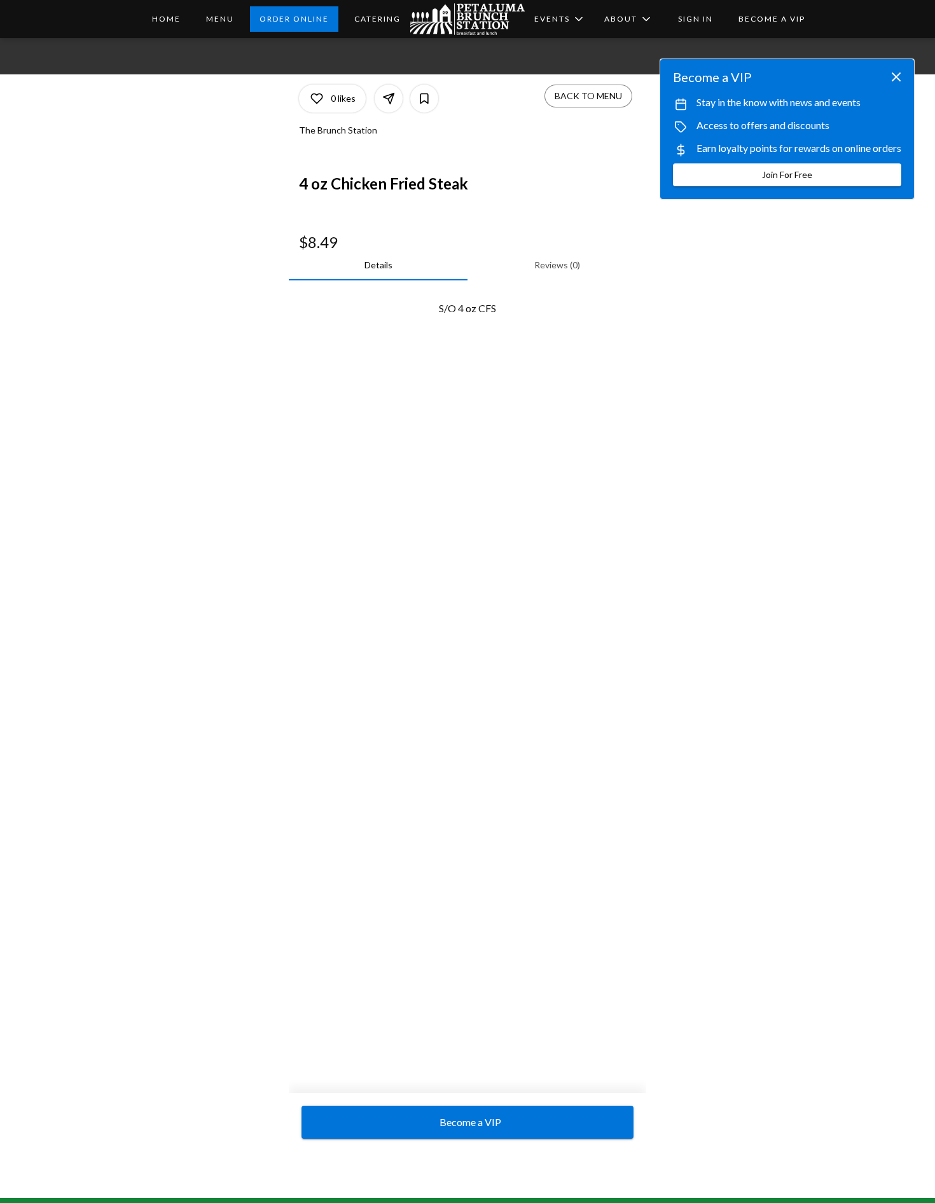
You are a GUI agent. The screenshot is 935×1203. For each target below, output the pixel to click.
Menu (220, 19)
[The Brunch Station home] (467, 19)
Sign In (695, 19)
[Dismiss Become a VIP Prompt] (896, 77)
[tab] (378, 265)
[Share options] (389, 99)
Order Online (294, 19)
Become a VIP (771, 19)
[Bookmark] (424, 99)
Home (166, 19)
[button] (628, 19)
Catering (377, 19)
